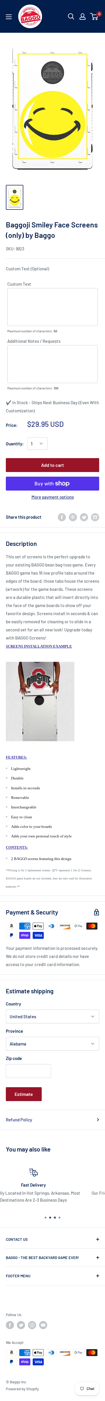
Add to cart (52, 465)
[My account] (82, 16)
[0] (94, 16)
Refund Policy (19, 1119)
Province (14, 1031)
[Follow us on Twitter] (21, 1325)
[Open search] (71, 16)
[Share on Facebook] (62, 517)
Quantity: (15, 443)
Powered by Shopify (22, 1389)
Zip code (14, 1058)
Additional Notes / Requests (33, 341)
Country (13, 1003)
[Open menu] (9, 16)
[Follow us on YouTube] (43, 1325)
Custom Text (19, 284)
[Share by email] (95, 517)
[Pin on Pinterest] (73, 517)
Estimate (24, 1094)
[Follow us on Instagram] (32, 1325)
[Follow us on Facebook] (10, 1325)
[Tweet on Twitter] (84, 517)
